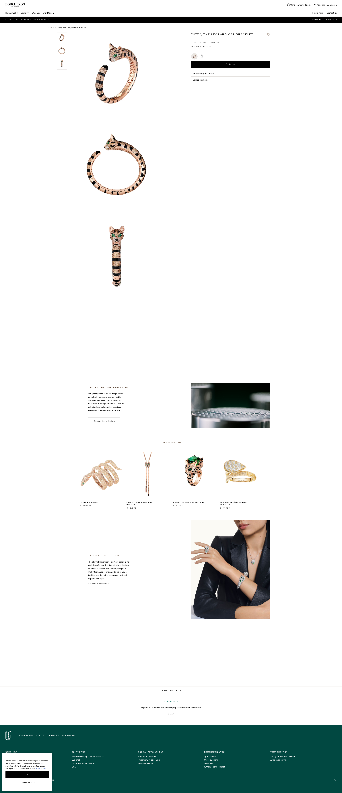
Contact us (316, 19)
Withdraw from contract (214, 767)
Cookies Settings (27, 782)
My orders (208, 763)
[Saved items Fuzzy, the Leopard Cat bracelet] (268, 34)
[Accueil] (8, 735)
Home (51, 27)
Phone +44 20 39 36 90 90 (83, 763)
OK (27, 775)
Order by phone (211, 760)
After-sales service (278, 760)
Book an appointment (147, 756)
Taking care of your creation (282, 756)
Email (74, 767)
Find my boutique (145, 763)
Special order (210, 756)
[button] (171, 719)
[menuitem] (291, 4)
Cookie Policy (42, 768)
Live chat (76, 760)
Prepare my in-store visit (149, 760)
